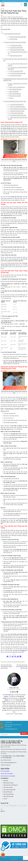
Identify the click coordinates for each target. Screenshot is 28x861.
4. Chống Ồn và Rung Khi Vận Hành (17, 111)
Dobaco (23, 650)
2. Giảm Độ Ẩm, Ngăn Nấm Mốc (16, 47)
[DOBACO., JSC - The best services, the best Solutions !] (2, 4)
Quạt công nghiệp (5, 771)
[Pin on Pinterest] (18, 657)
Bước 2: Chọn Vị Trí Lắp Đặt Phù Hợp (17, 87)
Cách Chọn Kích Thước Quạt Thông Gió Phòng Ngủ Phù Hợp (21, 666)
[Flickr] (17, 806)
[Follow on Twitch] (23, 806)
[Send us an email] (13, 692)
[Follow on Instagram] (4, 806)
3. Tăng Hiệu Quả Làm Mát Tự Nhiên (17, 49)
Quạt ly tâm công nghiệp (7, 773)
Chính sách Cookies (8, 787)
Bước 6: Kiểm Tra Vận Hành (15, 96)
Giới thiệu (5, 780)
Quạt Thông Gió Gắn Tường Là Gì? (12, 33)
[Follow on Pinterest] (10, 806)
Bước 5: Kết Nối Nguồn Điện (15, 93)
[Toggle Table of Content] (2, 32)
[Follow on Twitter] (7, 806)
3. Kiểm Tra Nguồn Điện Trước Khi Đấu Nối (18, 108)
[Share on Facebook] (10, 657)
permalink (22, 662)
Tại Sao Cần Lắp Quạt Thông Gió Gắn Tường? (15, 42)
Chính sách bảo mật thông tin (10, 785)
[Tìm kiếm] (21, 4)
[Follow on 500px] (20, 806)
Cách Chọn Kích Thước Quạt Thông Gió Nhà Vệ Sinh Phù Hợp (6, 666)
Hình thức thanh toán (8, 794)
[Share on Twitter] (12, 657)
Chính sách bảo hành (8, 796)
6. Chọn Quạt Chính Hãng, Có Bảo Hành (18, 115)
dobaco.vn (8, 765)
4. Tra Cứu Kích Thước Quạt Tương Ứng (17, 73)
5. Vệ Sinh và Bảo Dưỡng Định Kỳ (16, 113)
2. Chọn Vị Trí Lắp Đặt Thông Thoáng (17, 106)
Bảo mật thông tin (7, 792)
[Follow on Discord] (25, 806)
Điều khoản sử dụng (8, 783)
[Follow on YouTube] (15, 806)
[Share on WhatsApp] (7, 657)
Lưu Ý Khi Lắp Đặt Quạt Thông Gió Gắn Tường (15, 101)
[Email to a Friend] (15, 657)
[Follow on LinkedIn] (17, 692)
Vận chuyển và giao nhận (9, 789)
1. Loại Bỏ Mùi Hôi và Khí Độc (16, 45)
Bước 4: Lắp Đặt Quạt (14, 91)
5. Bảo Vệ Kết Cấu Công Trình (16, 55)
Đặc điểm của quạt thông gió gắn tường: (18, 36)
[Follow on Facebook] (11, 692)
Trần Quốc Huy (19, 17)
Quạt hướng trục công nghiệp (8, 776)
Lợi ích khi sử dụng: (13, 39)
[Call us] (15, 692)
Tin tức (2, 9)
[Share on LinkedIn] (20, 657)
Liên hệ (5, 798)
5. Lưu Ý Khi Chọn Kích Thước (15, 75)
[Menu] (25, 4)
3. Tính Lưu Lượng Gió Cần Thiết (16, 71)
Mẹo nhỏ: (11, 98)
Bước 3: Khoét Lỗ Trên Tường (15, 89)
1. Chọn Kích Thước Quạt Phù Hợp (16, 104)
